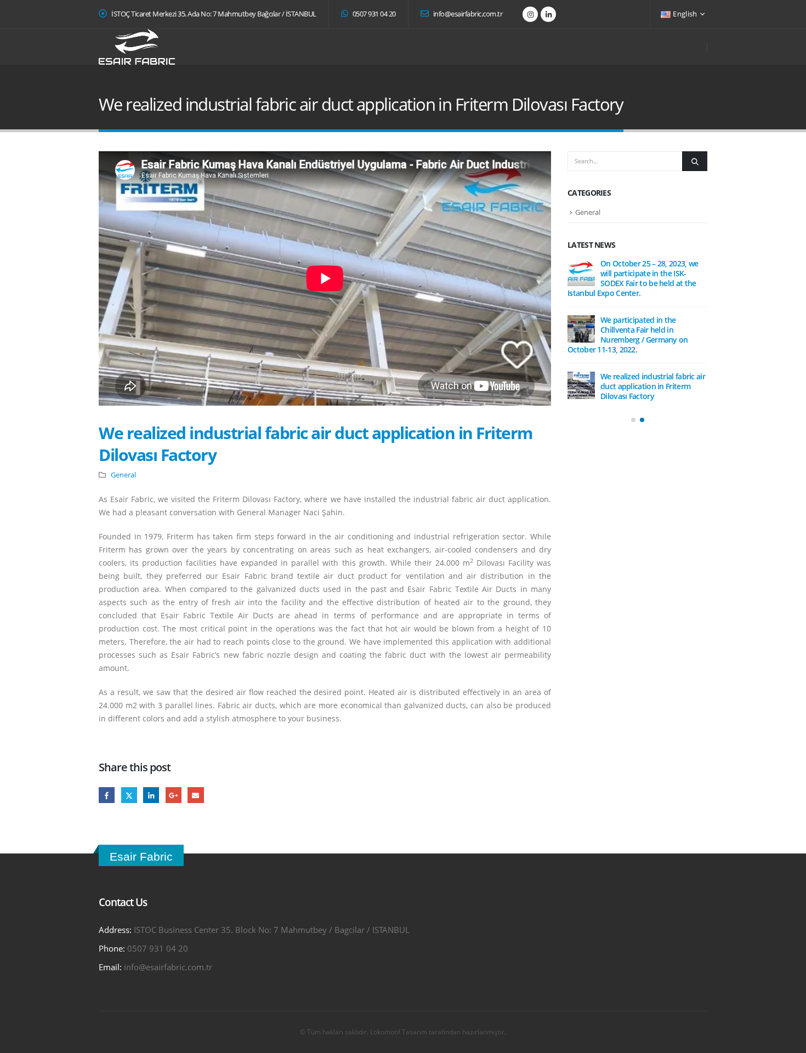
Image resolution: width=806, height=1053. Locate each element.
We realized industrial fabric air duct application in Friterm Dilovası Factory (652, 386)
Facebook (107, 795)
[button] (633, 420)
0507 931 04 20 (373, 14)
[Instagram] (530, 14)
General (123, 475)
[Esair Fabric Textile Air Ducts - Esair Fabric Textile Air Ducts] (137, 47)
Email (195, 795)
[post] (581, 272)
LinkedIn (151, 795)
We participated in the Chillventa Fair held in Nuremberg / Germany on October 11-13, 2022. (627, 335)
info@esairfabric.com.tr (467, 14)
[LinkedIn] (548, 14)
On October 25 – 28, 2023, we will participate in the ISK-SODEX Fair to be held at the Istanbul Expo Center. (632, 278)
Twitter (129, 795)
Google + (173, 795)
